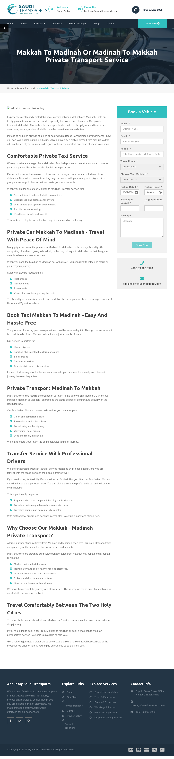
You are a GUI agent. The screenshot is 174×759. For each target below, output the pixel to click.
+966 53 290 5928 (152, 9)
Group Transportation (106, 712)
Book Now (151, 23)
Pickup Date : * (128, 187)
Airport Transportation (106, 692)
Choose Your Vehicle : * (133, 174)
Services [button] (38, 23)
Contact (111, 23)
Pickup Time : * (153, 187)
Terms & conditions (70, 726)
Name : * (125, 123)
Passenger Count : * (126, 201)
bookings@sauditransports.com (101, 11)
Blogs (97, 23)
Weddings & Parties (105, 707)
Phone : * (125, 148)
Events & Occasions (105, 702)
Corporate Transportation (108, 717)
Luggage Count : (153, 201)
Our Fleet (57, 23)
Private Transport (78, 23)
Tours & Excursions (104, 697)
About (23, 23)
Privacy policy (74, 715)
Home (10, 23)
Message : (126, 215)
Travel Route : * (129, 161)
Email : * (125, 136)
